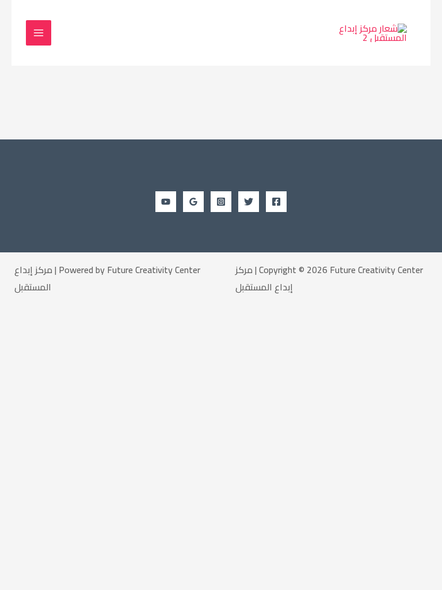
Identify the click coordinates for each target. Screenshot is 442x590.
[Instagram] (221, 201)
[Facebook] (276, 201)
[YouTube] (165, 201)
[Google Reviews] (193, 201)
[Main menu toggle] (38, 33)
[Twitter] (248, 201)
